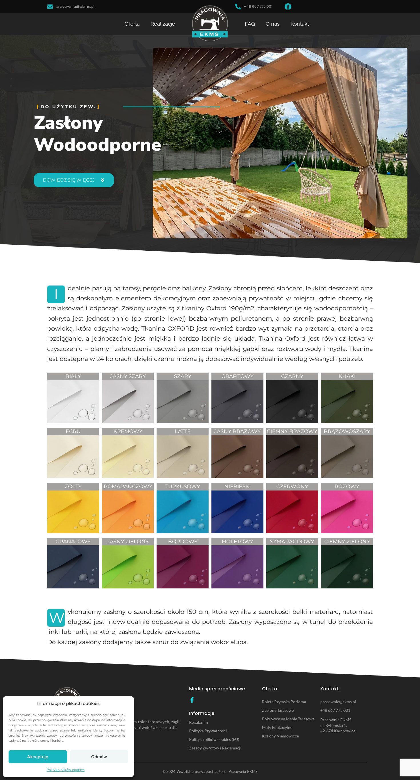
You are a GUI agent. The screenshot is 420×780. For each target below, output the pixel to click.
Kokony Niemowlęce (280, 735)
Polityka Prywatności (208, 730)
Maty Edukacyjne (277, 727)
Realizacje (163, 24)
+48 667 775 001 (335, 710)
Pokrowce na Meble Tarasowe (288, 718)
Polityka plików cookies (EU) (214, 739)
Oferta (132, 24)
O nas (273, 24)
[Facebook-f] (192, 700)
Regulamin (198, 722)
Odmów (99, 756)
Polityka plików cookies (66, 770)
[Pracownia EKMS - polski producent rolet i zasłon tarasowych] (210, 23)
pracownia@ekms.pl (338, 701)
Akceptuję (37, 756)
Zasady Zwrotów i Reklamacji (215, 747)
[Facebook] (288, 6)
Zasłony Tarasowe (278, 710)
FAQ (250, 24)
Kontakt (300, 24)
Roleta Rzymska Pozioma (284, 701)
